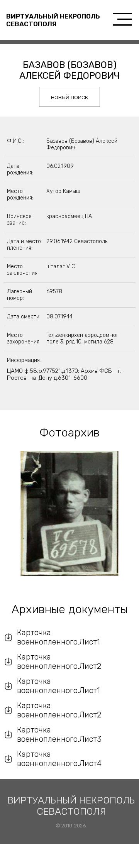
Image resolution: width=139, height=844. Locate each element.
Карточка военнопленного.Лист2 (59, 661)
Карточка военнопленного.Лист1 (58, 637)
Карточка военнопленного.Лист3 (59, 734)
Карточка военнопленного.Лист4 (59, 758)
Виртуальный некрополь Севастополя (53, 20)
